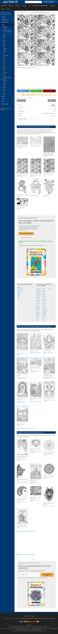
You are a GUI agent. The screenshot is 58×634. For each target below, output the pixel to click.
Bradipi (37, 290)
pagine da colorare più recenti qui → (29, 428)
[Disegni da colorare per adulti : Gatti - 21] (22, 477)
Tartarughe (44, 315)
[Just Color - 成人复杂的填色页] (35, 621)
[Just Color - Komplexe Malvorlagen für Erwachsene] (31, 621)
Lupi (43, 292)
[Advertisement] (36, 78)
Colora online (52, 5)
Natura (24, 12)
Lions (43, 291)
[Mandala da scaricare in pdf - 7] (49, 450)
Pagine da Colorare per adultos (26, 554)
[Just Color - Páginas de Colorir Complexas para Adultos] (33, 621)
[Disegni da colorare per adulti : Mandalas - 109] (22, 497)
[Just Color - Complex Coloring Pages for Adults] (21, 621)
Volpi (50, 288)
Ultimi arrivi (17, 5)
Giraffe (37, 317)
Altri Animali (38, 288)
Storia (19, 297)
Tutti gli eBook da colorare (26, 237)
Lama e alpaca (5, 55)
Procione (44, 305)
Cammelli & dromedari (7, 31)
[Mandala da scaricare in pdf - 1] (49, 474)
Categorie (10, 5)
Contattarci (32, 618)
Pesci (43, 302)
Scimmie (44, 309)
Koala (37, 320)
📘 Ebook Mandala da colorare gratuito (7, 109)
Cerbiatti (38, 303)
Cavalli (37, 301)
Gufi (37, 318)
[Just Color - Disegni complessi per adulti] (26, 621)
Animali (27, 12)
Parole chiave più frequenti (25, 618)
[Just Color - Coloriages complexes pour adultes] (24, 621)
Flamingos (38, 314)
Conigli (4, 41)
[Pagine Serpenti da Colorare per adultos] (17, 554)
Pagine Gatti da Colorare (23, 482)
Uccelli (43, 320)
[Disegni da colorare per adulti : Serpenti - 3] (35, 173)
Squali (43, 314)
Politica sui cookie (43, 618)
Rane (43, 306)
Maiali (43, 294)
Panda (43, 299)
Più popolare (24, 5)
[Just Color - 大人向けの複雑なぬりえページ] (38, 621)
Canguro (38, 297)
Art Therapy (20, 288)
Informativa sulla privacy (43, 577)
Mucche (4, 40)
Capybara (38, 300)
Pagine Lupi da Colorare (49, 505)
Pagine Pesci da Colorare (36, 401)
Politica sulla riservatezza (50, 618)
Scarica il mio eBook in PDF (26, 233)
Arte (18, 296)
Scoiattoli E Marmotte (7, 77)
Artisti (30, 5)
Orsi (43, 297)
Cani (37, 298)
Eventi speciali (21, 290)
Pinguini (44, 303)
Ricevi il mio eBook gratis (47, 575)
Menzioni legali (36, 618)
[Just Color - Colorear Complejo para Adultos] (29, 621)
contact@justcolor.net (37, 629)
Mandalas (20, 287)
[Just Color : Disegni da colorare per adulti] (10, 1)
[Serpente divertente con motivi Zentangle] (22, 193)
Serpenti (31, 12)
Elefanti (37, 312)
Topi (43, 318)
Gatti (37, 315)
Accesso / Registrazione (49, 1)
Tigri (43, 317)
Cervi (37, 304)
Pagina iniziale (3, 5)
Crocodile (38, 309)
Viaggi (19, 294)
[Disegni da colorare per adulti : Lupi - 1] (49, 501)
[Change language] (56, 2)
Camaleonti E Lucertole (7, 30)
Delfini (37, 311)
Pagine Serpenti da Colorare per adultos (40, 126)
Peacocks (44, 300)
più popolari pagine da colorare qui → (29, 531)
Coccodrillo (38, 306)
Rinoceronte (44, 308)
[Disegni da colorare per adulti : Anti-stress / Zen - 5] (22, 454)
